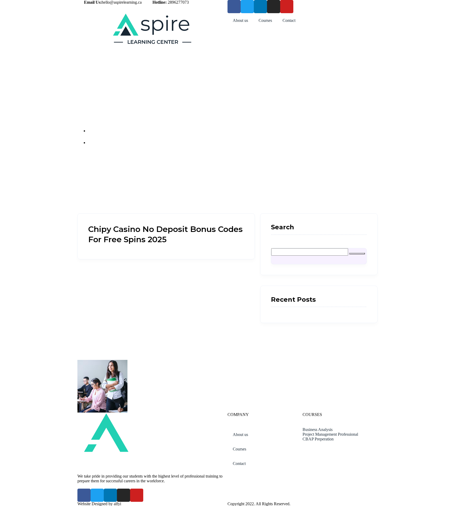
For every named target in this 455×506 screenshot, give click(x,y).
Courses (265, 20)
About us (240, 20)
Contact (289, 20)
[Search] (357, 253)
